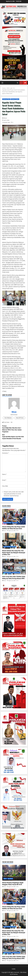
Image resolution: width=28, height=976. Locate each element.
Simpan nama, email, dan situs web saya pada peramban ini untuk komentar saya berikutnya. (14, 493)
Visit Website (8, 418)
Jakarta (13, 546)
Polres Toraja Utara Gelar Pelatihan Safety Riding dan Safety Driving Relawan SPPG (13, 577)
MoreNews (23, 972)
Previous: (12, 429)
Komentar (5, 453)
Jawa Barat (10, 878)
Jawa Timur (14, 522)
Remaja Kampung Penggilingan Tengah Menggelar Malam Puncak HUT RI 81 (12, 883)
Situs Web (5, 486)
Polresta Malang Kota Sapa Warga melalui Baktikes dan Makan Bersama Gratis (13, 527)
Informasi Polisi (6, 99)
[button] (2, 82)
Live (25, 83)
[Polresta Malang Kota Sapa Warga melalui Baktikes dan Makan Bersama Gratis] (14, 517)
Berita (5, 878)
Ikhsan (5, 118)
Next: (13, 436)
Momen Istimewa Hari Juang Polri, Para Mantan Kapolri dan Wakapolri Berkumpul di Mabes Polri (13, 552)
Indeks (13, 969)
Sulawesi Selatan (15, 99)
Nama (4, 474)
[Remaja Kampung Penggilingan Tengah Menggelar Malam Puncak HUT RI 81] (14, 873)
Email (4, 480)
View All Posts (20, 418)
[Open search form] (17, 82)
